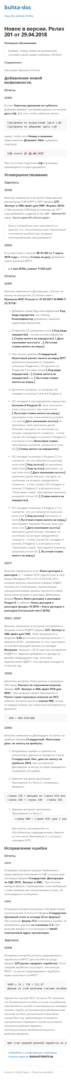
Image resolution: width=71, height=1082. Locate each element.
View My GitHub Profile (18, 16)
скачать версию (30, 1056)
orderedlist (47, 1072)
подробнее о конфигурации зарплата (32, 1052)
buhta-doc (17, 7)
